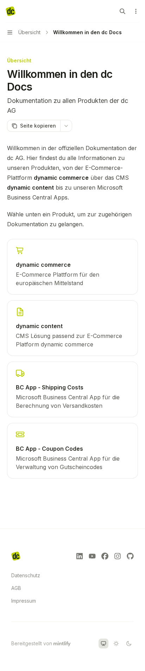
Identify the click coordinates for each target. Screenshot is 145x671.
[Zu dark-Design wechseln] (129, 643)
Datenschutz (25, 575)
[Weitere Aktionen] (135, 11)
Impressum (23, 601)
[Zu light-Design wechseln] (116, 643)
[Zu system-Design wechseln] (103, 643)
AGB (16, 588)
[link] (72, 267)
